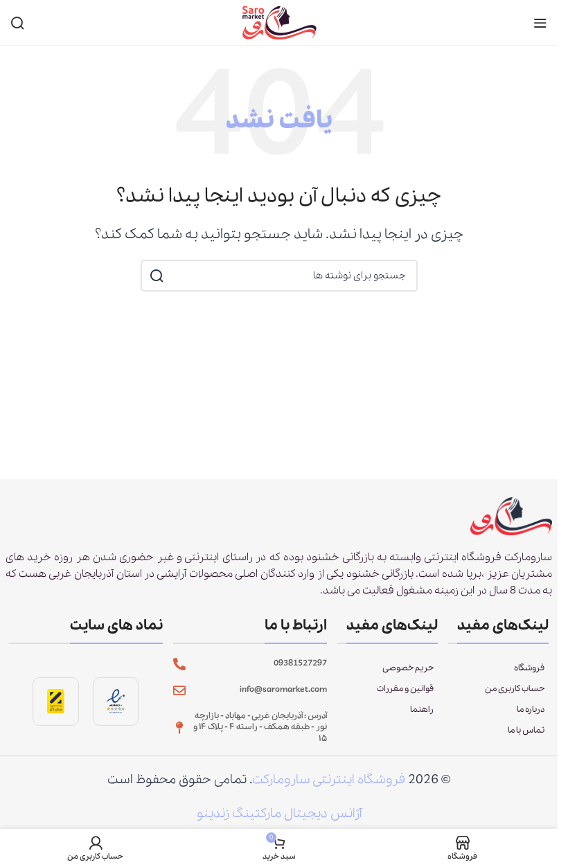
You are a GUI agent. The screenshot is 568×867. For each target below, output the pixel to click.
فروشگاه (529, 668)
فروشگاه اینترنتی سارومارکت (328, 780)
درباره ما (530, 709)
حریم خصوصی (408, 668)
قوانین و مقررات (405, 689)
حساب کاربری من (514, 689)
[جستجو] (17, 23)
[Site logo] (279, 21)
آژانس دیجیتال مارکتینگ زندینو (279, 814)
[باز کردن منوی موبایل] (540, 23)
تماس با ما (526, 730)
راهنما (422, 709)
